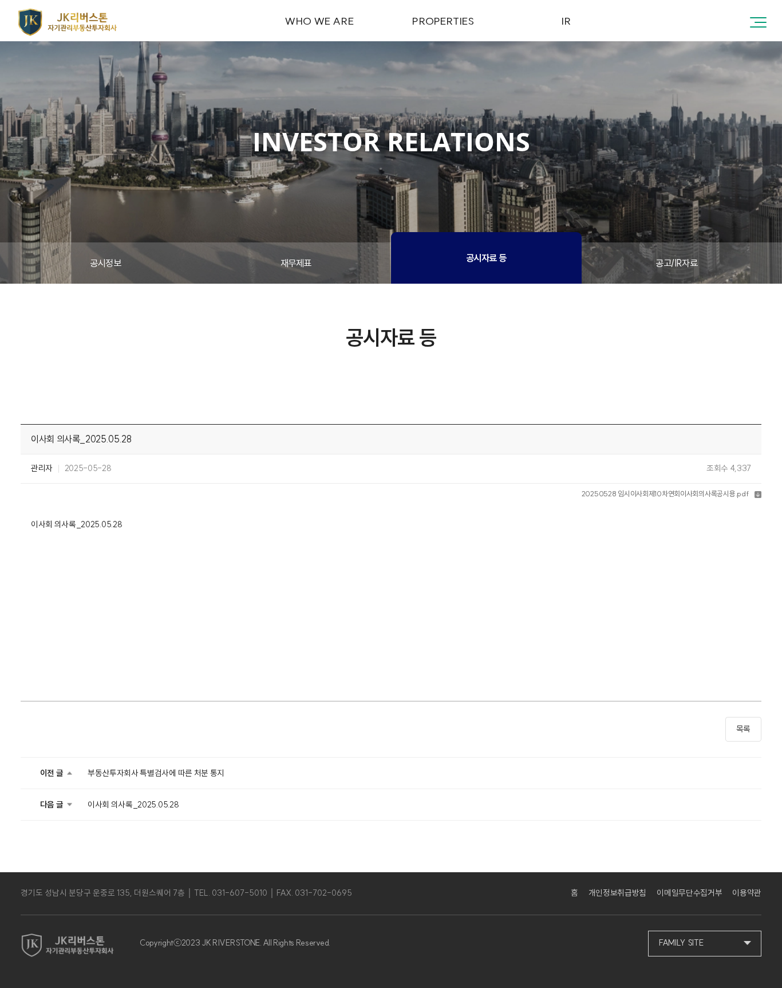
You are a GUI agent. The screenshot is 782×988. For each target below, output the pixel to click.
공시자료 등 (486, 258)
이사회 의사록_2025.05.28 (133, 804)
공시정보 (105, 263)
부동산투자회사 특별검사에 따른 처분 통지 (156, 773)
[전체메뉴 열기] (758, 21)
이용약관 (746, 893)
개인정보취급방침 (617, 893)
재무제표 (296, 263)
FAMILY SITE (681, 943)
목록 (743, 729)
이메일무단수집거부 (689, 893)
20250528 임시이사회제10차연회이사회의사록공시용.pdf (665, 493)
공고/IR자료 (676, 263)
